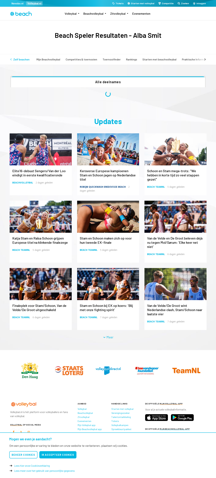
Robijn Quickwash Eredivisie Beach (103, 186)
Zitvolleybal (118, 13)
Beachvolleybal (93, 13)
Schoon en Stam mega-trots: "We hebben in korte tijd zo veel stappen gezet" (173, 175)
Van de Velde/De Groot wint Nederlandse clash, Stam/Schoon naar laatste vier (174, 309)
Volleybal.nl (34, 3)
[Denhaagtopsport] (29, 370)
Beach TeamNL (156, 186)
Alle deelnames (108, 82)
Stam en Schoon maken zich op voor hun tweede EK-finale (106, 240)
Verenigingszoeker (120, 412)
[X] (21, 432)
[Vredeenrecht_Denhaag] (68, 370)
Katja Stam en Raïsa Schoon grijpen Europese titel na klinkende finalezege (40, 240)
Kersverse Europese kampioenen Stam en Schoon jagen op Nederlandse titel (108, 175)
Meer (109, 337)
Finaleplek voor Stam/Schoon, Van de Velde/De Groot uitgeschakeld (39, 307)
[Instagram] (28, 432)
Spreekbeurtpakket (121, 429)
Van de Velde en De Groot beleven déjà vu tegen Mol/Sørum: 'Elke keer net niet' (174, 242)
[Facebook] (13, 432)
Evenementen (141, 13)
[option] (29, 370)
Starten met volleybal (122, 408)
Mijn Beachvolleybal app (90, 429)
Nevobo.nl (17, 3)
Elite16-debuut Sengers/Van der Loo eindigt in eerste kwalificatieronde (39, 173)
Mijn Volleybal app (87, 425)
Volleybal (71, 13)
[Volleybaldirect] (147, 370)
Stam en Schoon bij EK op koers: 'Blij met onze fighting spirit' (106, 307)
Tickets (115, 421)
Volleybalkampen (119, 425)
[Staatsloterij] (108, 370)
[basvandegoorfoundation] (186, 370)
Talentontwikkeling (121, 417)
